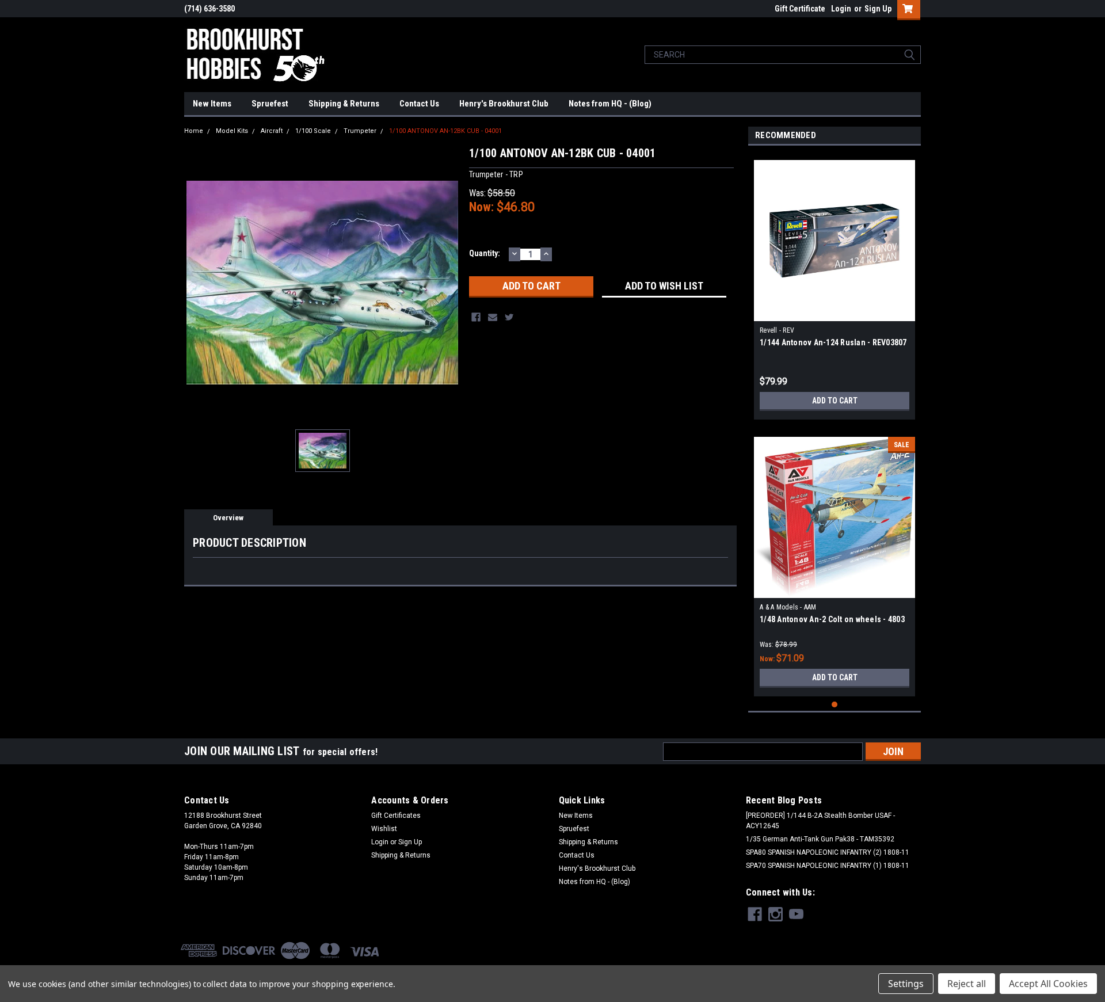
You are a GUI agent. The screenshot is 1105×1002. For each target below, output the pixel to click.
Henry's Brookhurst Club (503, 103)
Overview (228, 517)
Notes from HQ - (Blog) (610, 103)
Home (193, 131)
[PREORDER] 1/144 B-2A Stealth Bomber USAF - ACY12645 (820, 820)
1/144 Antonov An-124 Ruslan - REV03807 (833, 342)
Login (841, 8)
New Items (212, 103)
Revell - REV (777, 330)
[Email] (492, 317)
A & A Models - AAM (788, 607)
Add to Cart (835, 400)
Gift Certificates (396, 815)
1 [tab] (835, 705)
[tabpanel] (834, 285)
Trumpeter (360, 131)
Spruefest (270, 103)
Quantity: (484, 253)
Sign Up (877, 8)
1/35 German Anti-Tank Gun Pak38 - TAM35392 (820, 839)
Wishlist (384, 829)
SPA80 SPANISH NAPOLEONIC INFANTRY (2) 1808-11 (827, 852)
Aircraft (272, 131)
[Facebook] (476, 317)
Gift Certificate (800, 8)
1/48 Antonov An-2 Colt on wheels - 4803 (832, 619)
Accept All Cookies (1048, 983)
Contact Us (419, 103)
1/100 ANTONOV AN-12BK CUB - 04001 (445, 131)
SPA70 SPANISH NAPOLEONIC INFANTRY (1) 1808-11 (827, 866)
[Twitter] (509, 317)
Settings (906, 983)
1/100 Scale (313, 131)
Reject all (966, 983)
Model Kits (232, 131)
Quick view (834, 312)
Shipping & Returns (343, 103)
